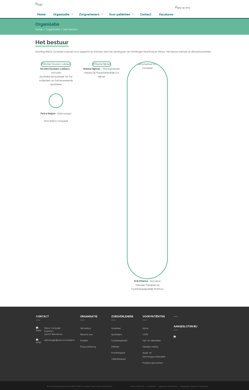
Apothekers (116, 334)
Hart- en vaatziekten (152, 340)
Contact (145, 14)
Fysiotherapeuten (119, 340)
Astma (145, 328)
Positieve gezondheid (153, 363)
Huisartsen (116, 328)
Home (41, 14)
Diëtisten (115, 347)
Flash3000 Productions (199, 386)
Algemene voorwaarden (168, 386)
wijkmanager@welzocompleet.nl (59, 340)
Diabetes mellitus (151, 347)
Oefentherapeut (118, 359)
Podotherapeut (118, 353)
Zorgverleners (89, 14)
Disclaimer (151, 386)
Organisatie (61, 14)
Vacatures (166, 14)
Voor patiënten (119, 14)
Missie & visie (86, 334)
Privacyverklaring (88, 347)
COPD (145, 334)
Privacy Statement (137, 386)
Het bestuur (85, 328)
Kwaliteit (84, 340)
